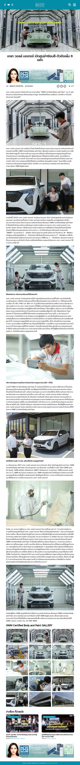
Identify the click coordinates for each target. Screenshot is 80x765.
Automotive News (28, 717)
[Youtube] (9, 5)
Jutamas (27, 738)
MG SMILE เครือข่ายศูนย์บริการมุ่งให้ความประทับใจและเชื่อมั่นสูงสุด (37, 735)
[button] (58, 86)
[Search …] (69, 4)
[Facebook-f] (5, 5)
